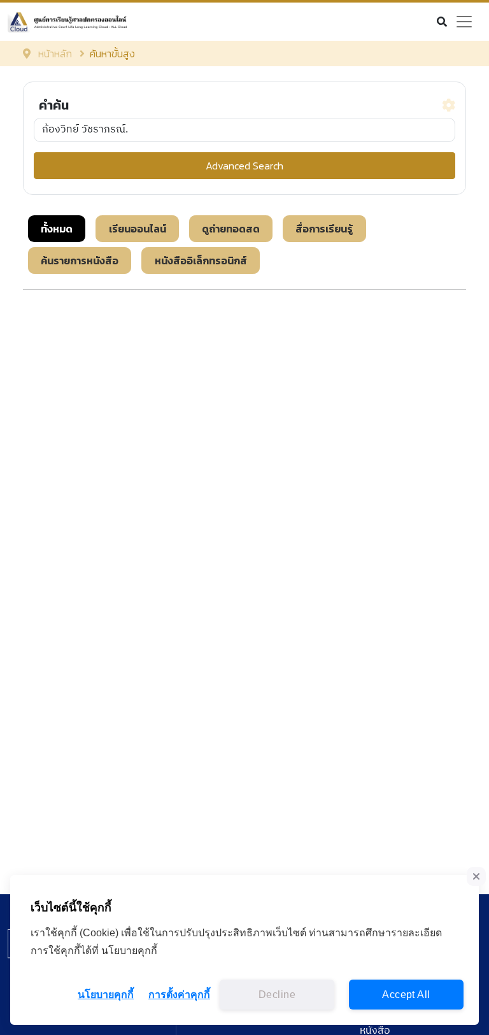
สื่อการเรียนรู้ (324, 228)
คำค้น (54, 105)
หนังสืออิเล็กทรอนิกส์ (201, 260)
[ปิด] (476, 876)
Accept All (406, 994)
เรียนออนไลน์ (137, 228)
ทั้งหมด (57, 228)
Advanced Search (244, 165)
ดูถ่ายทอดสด (231, 228)
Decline (277, 994)
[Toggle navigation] (464, 22)
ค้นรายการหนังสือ (79, 260)
